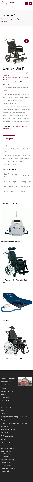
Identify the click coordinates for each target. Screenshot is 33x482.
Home (3, 19)
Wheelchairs (7, 128)
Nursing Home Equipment (15, 19)
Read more (16, 224)
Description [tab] (9, 139)
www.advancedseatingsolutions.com (14, 423)
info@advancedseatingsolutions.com (14, 417)
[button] (26, 41)
